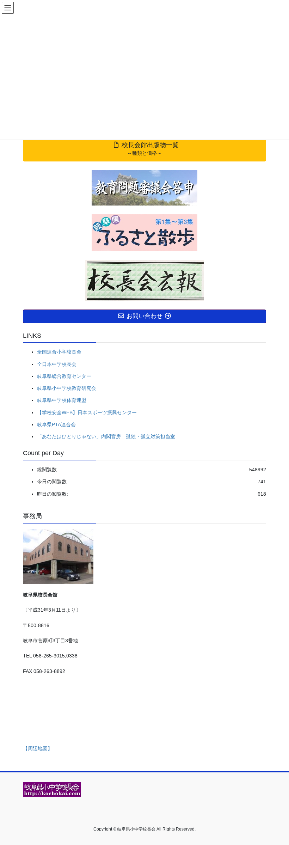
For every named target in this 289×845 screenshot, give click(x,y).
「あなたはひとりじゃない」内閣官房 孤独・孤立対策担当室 (106, 436)
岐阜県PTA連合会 (56, 424)
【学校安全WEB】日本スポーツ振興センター (87, 412)
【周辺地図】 (38, 748)
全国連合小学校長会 (59, 352)
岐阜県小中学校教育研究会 (66, 388)
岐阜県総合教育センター (64, 376)
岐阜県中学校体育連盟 (61, 400)
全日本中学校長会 (56, 364)
